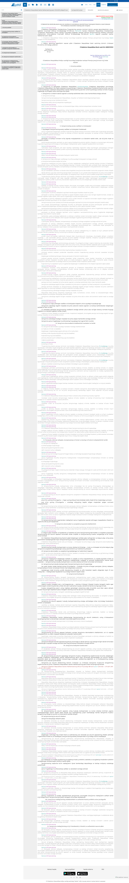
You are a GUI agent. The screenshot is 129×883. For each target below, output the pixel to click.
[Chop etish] (53, 5)
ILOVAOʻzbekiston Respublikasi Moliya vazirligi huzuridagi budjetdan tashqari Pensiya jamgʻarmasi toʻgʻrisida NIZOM (11, 22)
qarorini (92, 34)
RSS (103, 869)
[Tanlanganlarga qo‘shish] (29, 5)
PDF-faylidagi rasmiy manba (107, 18)
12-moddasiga (103, 360)
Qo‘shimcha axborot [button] (103, 10)
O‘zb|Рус (103, 4)
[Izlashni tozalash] (21, 10)
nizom (111, 38)
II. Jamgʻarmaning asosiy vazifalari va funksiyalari (11, 32)
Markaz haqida (51, 869)
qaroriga (105, 56)
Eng (86, 4)
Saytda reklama (88, 869)
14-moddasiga (103, 353)
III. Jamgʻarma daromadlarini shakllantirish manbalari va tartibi (10, 37)
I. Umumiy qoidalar (6, 27)
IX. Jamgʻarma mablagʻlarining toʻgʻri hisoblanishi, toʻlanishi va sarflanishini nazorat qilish (11, 67)
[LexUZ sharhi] (37, 5)
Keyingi (43, 27)
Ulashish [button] (120, 10)
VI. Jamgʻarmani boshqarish (9, 52)
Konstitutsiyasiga (82, 86)
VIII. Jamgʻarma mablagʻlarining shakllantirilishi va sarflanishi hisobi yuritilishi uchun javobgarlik (10, 61)
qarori (96, 666)
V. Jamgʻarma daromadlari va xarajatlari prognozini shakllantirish (10, 48)
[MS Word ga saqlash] (49, 5)
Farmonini (78, 31)
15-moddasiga (103, 176)
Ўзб (94, 4)
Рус (90, 4)
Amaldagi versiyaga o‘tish (107, 17)
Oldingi (43, 654)
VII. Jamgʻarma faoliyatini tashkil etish (11, 56)
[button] (12, 15)
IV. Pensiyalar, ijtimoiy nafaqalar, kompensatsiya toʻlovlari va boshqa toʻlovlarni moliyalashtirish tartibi (10, 42)
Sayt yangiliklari (70, 869)
